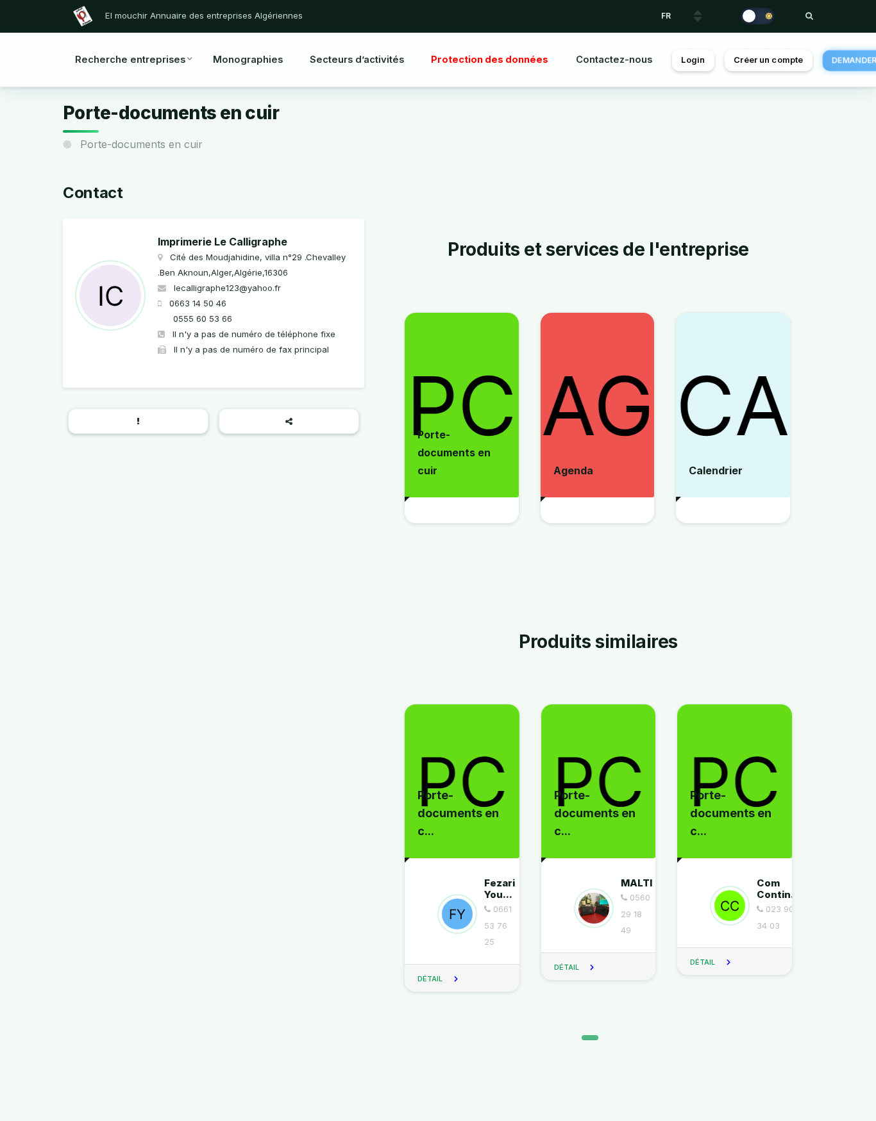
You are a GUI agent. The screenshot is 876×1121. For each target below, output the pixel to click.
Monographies (248, 59)
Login (693, 60)
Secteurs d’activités (357, 59)
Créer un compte (768, 60)
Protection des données (489, 59)
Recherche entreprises (130, 59)
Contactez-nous (614, 59)
